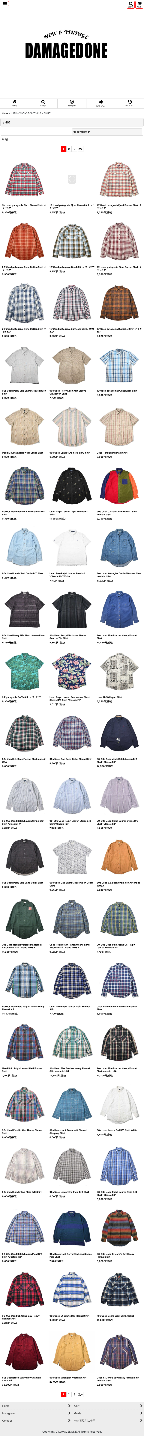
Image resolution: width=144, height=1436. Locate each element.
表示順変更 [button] (83, 131)
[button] (5, 3)
